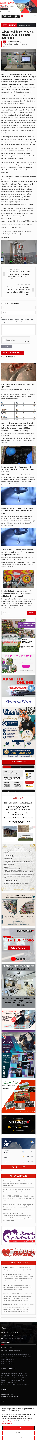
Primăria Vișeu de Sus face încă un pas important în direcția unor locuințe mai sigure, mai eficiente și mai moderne (18, 1207)
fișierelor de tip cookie (8, 1421)
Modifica (18, 1433)
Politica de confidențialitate (9, 1396)
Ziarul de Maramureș (14, 41)
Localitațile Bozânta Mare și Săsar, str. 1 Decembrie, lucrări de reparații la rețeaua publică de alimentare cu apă (16, 593)
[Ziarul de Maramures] (12, 16)
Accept (18, 1428)
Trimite (6, 346)
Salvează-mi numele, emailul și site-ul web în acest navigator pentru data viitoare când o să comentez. (17, 321)
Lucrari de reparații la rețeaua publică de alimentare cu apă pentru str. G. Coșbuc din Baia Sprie (17, 469)
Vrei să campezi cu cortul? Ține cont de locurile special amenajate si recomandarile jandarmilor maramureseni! (17, 1183)
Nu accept (18, 1438)
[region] (18, 1424)
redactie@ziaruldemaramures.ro (14, 1338)
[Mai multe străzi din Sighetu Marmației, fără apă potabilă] (18, 372)
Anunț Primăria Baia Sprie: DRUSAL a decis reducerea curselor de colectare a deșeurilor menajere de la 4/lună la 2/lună (17, 1287)
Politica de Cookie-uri (7, 1394)
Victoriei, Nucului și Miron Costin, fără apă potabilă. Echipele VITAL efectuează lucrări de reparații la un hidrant (17, 552)
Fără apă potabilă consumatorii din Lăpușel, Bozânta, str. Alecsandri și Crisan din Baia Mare (17, 510)
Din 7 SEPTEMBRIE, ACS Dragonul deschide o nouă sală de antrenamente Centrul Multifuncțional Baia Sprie (18, 1198)
